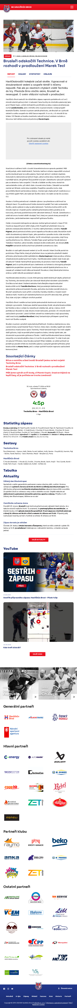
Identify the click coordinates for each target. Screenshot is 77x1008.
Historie (58, 996)
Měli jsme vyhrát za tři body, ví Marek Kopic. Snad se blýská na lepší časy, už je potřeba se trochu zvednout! (38, 374)
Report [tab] (11, 74)
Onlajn (48, 74)
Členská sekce (66, 988)
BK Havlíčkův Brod (21, 7)
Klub (51, 996)
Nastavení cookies (38, 1004)
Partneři (68, 996)
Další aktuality (38, 540)
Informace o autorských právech (57, 1003)
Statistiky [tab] (34, 74)
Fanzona (43, 996)
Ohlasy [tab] (22, 74)
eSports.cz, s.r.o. (39, 1003)
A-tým (18, 996)
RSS (70, 1003)
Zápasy (8, 56)
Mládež (34, 996)
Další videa (37, 654)
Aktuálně (9, 996)
